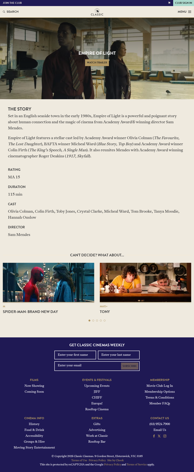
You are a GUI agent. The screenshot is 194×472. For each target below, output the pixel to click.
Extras (97, 418)
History (34, 424)
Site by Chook (115, 460)
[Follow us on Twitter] (159, 436)
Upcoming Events (97, 386)
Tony (105, 311)
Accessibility (34, 436)
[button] (89, 320)
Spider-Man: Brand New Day (30, 311)
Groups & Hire (34, 441)
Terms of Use (79, 460)
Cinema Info (34, 418)
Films (34, 380)
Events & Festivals (97, 380)
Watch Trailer (97, 63)
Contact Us (159, 418)
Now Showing (34, 386)
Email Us (159, 430)
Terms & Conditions (160, 397)
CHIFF (97, 397)
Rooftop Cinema (97, 409)
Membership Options (160, 391)
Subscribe (130, 366)
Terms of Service (137, 464)
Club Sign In (183, 3)
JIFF (97, 391)
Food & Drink (34, 430)
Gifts (96, 424)
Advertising (97, 430)
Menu (182, 11)
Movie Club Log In (159, 386)
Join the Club (12, 3)
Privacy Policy (97, 460)
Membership (159, 380)
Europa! (96, 403)
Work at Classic (97, 436)
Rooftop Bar (97, 441)
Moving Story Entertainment (34, 447)
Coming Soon (34, 391)
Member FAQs (159, 403)
